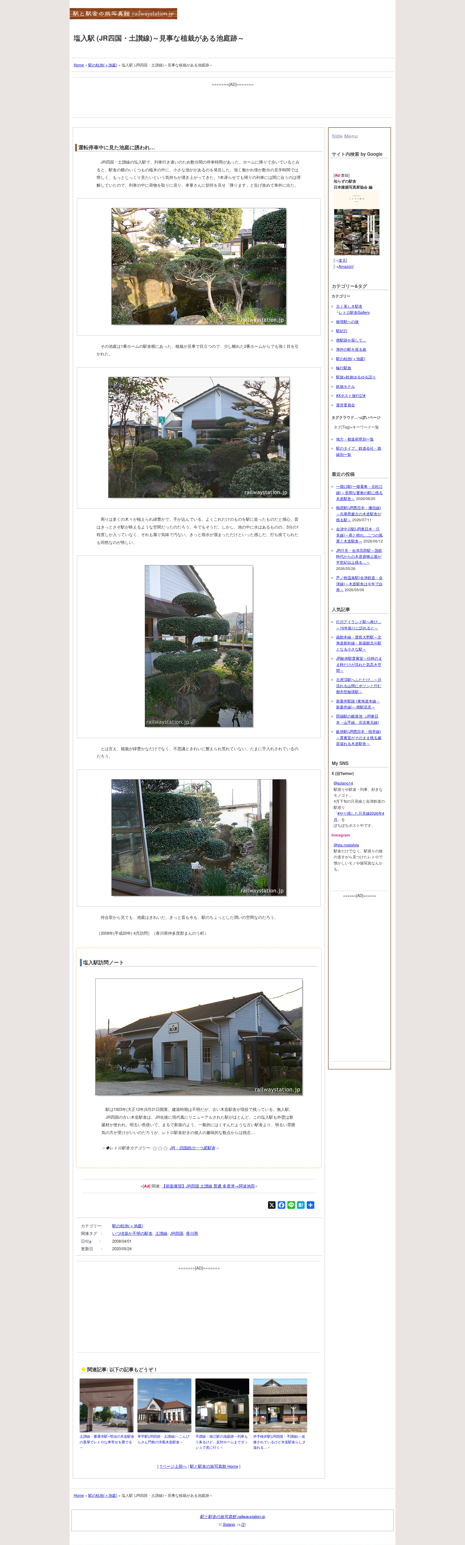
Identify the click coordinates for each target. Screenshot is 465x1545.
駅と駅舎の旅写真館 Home (214, 1466)
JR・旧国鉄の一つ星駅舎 (192, 1147)
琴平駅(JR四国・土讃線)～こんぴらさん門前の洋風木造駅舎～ (163, 1439)
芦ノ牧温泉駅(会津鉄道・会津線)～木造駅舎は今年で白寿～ (359, 583)
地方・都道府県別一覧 (355, 439)
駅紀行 (341, 330)
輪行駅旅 (343, 367)
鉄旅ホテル (345, 386)
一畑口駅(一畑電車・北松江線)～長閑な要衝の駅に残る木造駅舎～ (359, 492)
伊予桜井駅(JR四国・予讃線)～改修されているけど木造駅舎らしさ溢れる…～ (279, 1442)
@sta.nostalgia (346, 845)
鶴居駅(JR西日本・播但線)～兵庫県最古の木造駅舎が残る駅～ (358, 513)
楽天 (342, 260)
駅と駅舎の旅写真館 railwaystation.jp (232, 1516)
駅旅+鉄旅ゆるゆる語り (356, 377)
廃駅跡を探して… (351, 340)
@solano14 (343, 783)
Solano (229, 1524)
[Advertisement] (232, 100)
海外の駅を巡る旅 (351, 349)
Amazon (346, 266)
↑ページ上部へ (173, 1466)
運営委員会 (345, 404)
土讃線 (161, 1233)
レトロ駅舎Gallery (354, 312)
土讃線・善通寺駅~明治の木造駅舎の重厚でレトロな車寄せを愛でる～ (107, 1442)
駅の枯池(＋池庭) (127, 1225)
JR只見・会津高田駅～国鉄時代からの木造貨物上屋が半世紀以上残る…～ (359, 556)
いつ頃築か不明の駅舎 (132, 1233)
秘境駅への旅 (347, 321)
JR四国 (176, 1233)
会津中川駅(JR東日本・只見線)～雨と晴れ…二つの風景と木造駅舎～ (359, 535)
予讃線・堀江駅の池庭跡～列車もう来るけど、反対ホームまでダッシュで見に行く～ (221, 1442)
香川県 (192, 1233)
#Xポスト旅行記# (350, 395)
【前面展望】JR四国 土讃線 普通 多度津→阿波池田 (208, 1186)
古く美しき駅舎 (349, 306)
